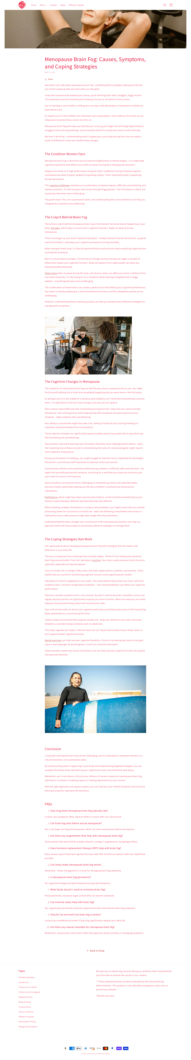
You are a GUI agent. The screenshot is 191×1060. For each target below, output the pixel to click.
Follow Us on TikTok (28, 987)
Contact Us (24, 982)
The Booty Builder (27, 977)
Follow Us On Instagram (29, 992)
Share (50, 79)
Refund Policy (25, 1002)
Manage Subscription (28, 1026)
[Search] (165, 5)
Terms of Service (26, 1012)
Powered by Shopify (103, 1054)
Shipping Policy (25, 997)
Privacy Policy (25, 1007)
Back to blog (97, 950)
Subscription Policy (27, 1021)
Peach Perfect (91, 1054)
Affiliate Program (26, 1016)
